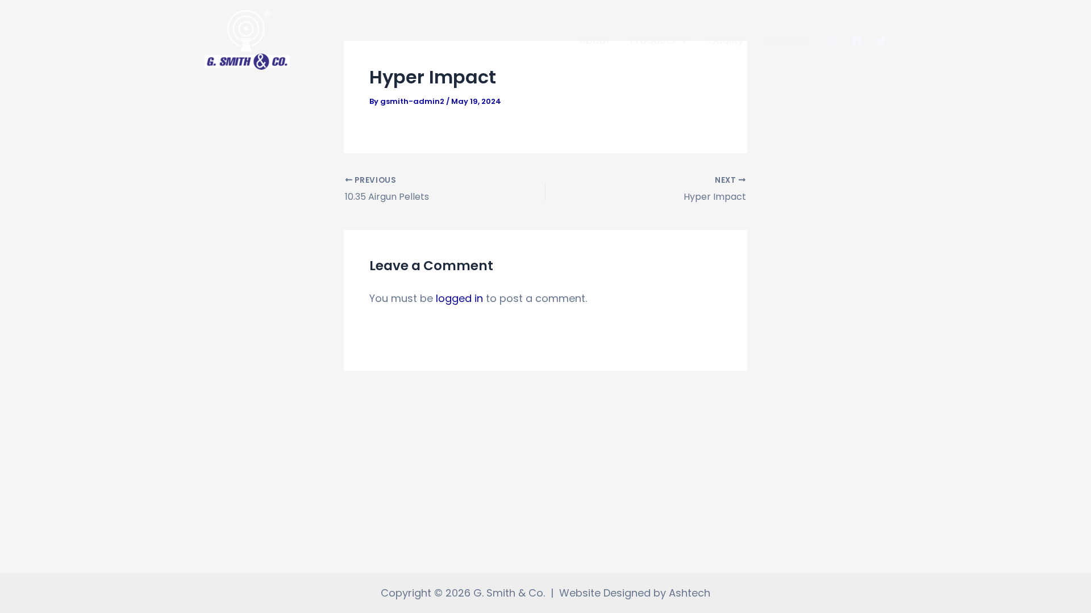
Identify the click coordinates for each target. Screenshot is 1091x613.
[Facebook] (857, 41)
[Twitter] (881, 41)
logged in (459, 298)
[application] (682, 40)
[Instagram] (832, 41)
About (594, 40)
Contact (785, 40)
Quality (725, 40)
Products (653, 40)
